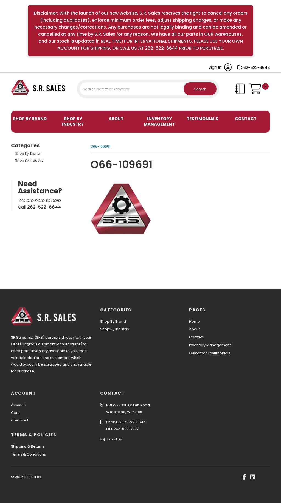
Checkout (19, 420)
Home (194, 321)
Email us (114, 439)
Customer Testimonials (209, 353)
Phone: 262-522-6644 (126, 422)
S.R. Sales (20, 103)
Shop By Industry (73, 121)
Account (18, 404)
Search (200, 89)
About (116, 119)
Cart (15, 412)
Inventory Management (159, 121)
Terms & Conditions (28, 454)
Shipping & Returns (27, 446)
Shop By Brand (30, 119)
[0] (259, 91)
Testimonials (202, 119)
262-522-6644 (255, 67)
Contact (246, 119)
